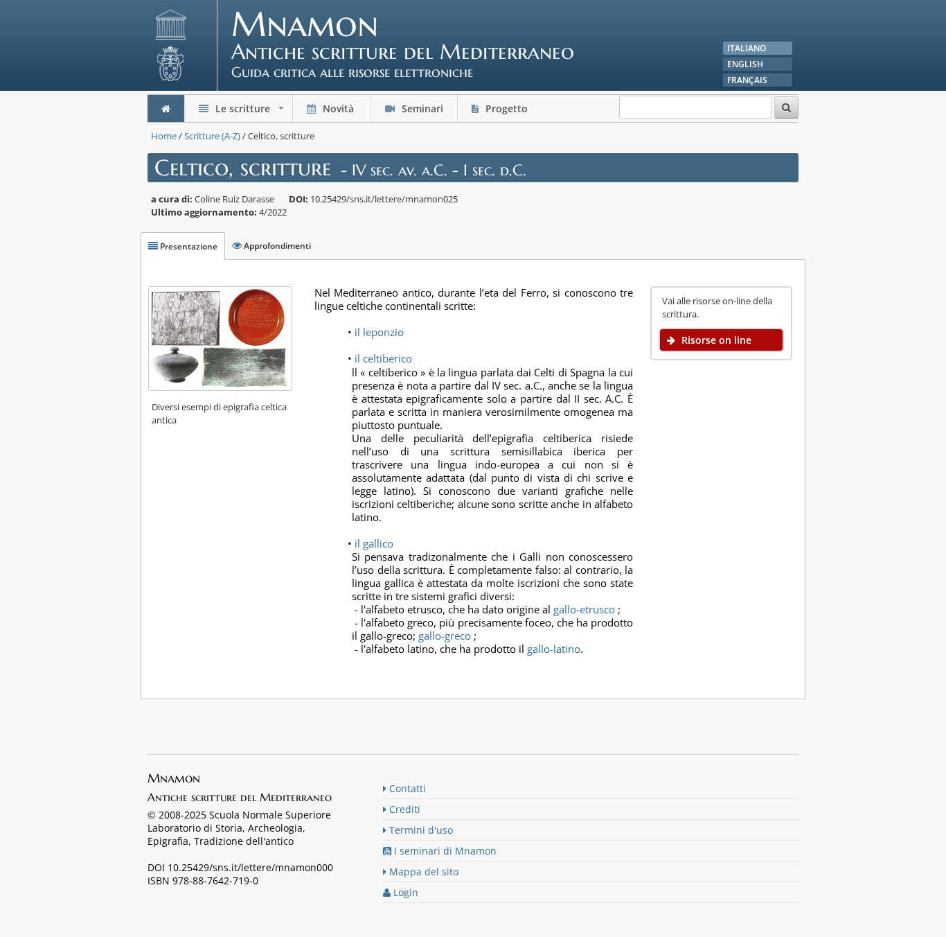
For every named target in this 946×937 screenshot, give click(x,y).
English (745, 64)
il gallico (374, 543)
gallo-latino (553, 649)
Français (747, 80)
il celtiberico (383, 358)
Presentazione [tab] (187, 246)
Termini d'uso (419, 830)
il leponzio (379, 332)
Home (164, 136)
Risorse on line (715, 340)
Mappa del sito (422, 871)
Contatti (406, 788)
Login (404, 892)
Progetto (506, 108)
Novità (338, 108)
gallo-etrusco (584, 609)
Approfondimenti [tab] (276, 246)
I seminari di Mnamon (444, 850)
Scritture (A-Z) (212, 136)
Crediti (403, 809)
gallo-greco (444, 635)
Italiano (746, 48)
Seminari (421, 108)
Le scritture (250, 112)
